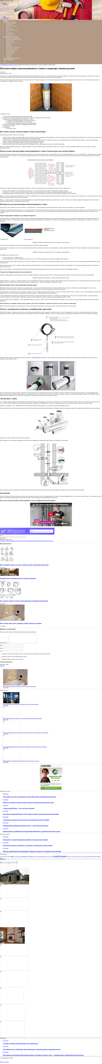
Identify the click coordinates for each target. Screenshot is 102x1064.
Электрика (8, 35)
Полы (7, 31)
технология (83, 856)
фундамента (98, 856)
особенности (30, 856)
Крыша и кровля (10, 42)
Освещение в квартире (12, 30)
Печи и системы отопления (13, 47)
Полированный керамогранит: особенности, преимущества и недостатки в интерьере (25, 746)
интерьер (24, 856)
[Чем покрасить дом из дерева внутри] (14, 986)
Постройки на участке (11, 48)
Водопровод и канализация (13, 38)
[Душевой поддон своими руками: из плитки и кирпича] (9, 575)
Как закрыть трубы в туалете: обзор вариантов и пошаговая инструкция (24, 601)
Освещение (9, 46)
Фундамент (9, 55)
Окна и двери (9, 28)
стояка (16, 536)
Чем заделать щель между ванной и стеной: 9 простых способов (20, 623)
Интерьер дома (10, 40)
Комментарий (4, 642)
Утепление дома (10, 52)
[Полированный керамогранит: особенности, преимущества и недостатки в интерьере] (11, 745)
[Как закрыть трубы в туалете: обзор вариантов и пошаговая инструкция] (10, 598)
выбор (8, 856)
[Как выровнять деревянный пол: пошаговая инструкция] (14, 970)
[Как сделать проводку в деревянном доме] (11, 1003)
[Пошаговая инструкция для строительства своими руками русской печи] (12, 943)
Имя (1, 645)
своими (63, 856)
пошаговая (39, 856)
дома (11, 856)
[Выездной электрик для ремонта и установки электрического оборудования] (11, 717)
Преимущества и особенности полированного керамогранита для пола (21, 761)
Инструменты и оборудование (13, 39)
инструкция (18, 856)
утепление (87, 856)
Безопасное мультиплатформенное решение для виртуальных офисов (20, 704)
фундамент (92, 856)
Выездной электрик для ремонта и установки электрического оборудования (22, 718)
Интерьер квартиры (11, 26)
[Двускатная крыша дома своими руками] (13, 1020)
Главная (2, 64)
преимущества (49, 856)
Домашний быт (8, 59)
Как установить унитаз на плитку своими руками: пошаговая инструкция (24, 565)
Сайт (1, 651)
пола (35, 856)
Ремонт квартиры (9, 22)
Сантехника (9, 32)
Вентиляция (9, 24)
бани (1, 856)
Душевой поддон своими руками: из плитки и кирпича (18, 578)
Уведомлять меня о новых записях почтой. (12, 659)
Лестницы (8, 44)
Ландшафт (8, 43)
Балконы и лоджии (11, 23)
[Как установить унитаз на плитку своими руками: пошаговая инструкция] (7, 562)
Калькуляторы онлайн (11, 58)
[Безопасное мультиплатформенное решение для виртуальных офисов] (11, 703)
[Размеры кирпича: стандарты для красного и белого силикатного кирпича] (14, 897)
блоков (3, 856)
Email (2, 648)
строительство (78, 856)
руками (56, 856)
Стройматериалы (10, 51)
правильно (44, 856)
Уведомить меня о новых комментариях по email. (14, 656)
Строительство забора (11, 50)
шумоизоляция (22, 536)
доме (15, 856)
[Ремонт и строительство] (7, 14)
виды (6, 856)
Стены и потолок (10, 34)
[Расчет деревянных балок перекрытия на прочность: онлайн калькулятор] (9, 867)
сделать (68, 856)
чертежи (1, 858)
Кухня (7, 27)
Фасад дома (9, 54)
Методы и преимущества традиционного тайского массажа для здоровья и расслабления (25, 732)
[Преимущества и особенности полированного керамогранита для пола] (11, 759)
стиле (73, 856)
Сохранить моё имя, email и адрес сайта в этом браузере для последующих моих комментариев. (26, 653)
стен (71, 856)
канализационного (5, 536)
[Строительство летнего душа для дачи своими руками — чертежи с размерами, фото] (14, 926)
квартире (12, 536)
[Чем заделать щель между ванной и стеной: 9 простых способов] (12, 620)
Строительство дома (10, 36)
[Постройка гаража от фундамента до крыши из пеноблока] (14, 884)
